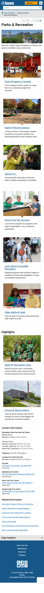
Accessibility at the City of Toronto (22, 577)
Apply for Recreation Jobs (18, 364)
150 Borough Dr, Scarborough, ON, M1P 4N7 (18, 491)
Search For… (11, 173)
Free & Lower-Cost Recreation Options (16, 517)
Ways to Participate (9, 521)
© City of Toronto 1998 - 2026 (22, 573)
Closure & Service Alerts (17, 410)
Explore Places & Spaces (17, 127)
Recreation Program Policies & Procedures (17, 504)
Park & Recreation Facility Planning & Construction (20, 526)
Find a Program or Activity (18, 81)
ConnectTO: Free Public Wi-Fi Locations (16, 513)
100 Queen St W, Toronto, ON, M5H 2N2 (16, 466)
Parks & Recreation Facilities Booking (15, 508)
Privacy (22, 575)
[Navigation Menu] (40, 3)
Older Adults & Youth (15, 312)
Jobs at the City (22, 545)
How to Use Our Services (17, 220)
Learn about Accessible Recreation (16, 267)
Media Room (22, 548)
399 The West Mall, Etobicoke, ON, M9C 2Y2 (18, 474)
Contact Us (22, 552)
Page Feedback (9, 538)
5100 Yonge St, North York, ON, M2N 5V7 (17, 483)
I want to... (30, 3)
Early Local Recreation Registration (15, 530)
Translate (36, 20)
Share (26, 20)
